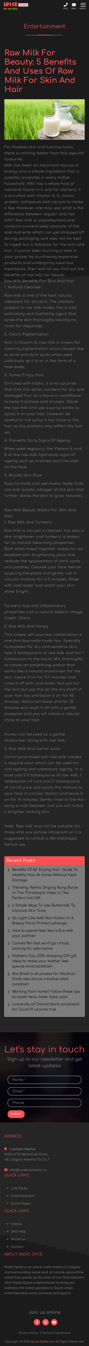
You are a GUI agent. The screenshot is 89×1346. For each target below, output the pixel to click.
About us (18, 1239)
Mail (73, 9)
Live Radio (19, 1188)
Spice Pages (21, 1203)
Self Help (18, 1231)
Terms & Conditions (56, 1332)
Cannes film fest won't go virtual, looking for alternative (40, 946)
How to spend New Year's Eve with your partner (42, 933)
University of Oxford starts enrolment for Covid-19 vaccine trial (45, 1006)
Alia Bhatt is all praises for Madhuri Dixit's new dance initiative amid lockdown (43, 979)
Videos (16, 1224)
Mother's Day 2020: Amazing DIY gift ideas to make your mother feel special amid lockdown (44, 961)
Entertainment (22, 1196)
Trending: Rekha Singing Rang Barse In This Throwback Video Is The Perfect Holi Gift (45, 893)
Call (65, 9)
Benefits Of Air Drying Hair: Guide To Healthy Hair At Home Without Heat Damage (45, 875)
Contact (17, 1247)
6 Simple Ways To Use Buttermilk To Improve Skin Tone (43, 908)
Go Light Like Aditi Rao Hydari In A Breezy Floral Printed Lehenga (42, 920)
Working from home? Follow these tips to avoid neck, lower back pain (46, 994)
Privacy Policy (28, 1332)
